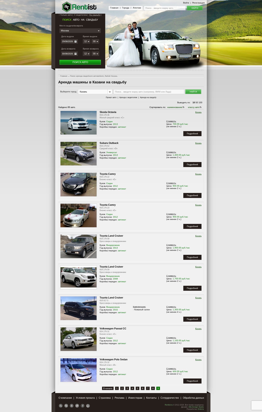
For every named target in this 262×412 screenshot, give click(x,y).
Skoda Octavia (108, 112)
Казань (198, 112)
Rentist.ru (169, 405)
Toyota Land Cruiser (111, 235)
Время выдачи (90, 36)
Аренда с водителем (128, 97)
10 (194, 102)
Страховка (105, 398)
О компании (65, 398)
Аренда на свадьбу (148, 97)
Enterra (201, 409)
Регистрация (198, 3)
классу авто (194, 107)
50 (197, 102)
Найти (194, 8)
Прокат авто (111, 97)
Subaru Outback (109, 143)
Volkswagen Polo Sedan (114, 359)
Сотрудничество (170, 398)
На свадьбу (94, 15)
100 (200, 102)
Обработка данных (193, 398)
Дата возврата (68, 48)
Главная (114, 8)
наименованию (174, 107)
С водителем (80, 15)
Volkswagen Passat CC (113, 328)
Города (125, 8)
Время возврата (91, 48)
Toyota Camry (108, 174)
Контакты (151, 398)
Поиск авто (80, 62)
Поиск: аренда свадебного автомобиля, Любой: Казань (93, 76)
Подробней (192, 133)
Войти (186, 3)
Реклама (119, 398)
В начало (107, 388)
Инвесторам (135, 398)
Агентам (137, 8)
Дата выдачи (67, 36)
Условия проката (85, 398)
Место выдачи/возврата (71, 25)
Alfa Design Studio (196, 407)
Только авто (66, 15)
